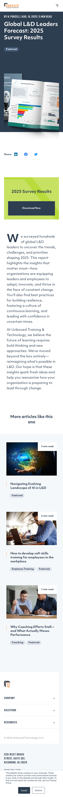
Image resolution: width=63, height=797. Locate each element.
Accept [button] (24, 790)
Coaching (17, 642)
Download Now (31, 208)
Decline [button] (38, 790)
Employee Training (23, 569)
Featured (11, 49)
